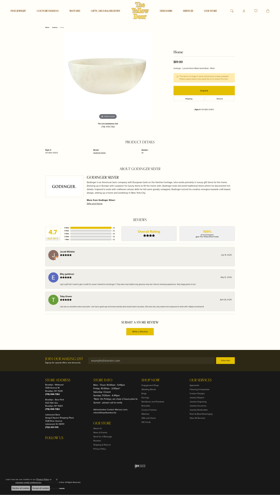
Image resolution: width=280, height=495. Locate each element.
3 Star (66, 233)
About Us (97, 428)
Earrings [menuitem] (145, 397)
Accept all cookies (41, 488)
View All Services (197, 418)
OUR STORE (210, 11)
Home (47, 27)
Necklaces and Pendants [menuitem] (152, 401)
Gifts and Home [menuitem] (148, 418)
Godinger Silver (99, 152)
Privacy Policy (99, 448)
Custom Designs (197, 393)
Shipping (188, 98)
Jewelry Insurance (198, 405)
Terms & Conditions (204, 482)
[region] (108, 76)
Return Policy (174, 482)
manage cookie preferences (28, 482)
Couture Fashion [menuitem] (149, 409)
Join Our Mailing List (64, 359)
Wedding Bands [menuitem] (148, 389)
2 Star (66, 236)
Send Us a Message (102, 436)
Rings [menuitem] (144, 393)
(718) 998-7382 (108, 126)
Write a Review (140, 331)
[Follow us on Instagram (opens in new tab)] (48, 444)
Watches (74, 11)
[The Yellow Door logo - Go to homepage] (140, 10)
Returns (220, 98)
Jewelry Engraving (198, 401)
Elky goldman (67, 274)
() (114, 227)
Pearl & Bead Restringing (201, 414)
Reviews (97, 440)
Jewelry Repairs (197, 397)
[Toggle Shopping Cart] (267, 11)
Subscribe (225, 360)
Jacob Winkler (67, 251)
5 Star (66, 227)
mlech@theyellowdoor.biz (104, 412)
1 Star (67, 239)
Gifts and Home (95, 203)
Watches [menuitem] (145, 414)
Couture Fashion (48, 11)
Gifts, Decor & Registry (105, 11)
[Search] (231, 11)
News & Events (100, 432)
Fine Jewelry (18, 11)
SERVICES (188, 11)
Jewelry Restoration (199, 409)
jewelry (54, 27)
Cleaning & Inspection (200, 389)
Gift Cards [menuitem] (146, 422)
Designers (166, 11)
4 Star (66, 230)
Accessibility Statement (224, 482)
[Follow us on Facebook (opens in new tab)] (55, 444)
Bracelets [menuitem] (145, 405)
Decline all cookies (20, 488)
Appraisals (194, 385)
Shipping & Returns (102, 444)
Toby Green (66, 296)
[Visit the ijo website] (140, 466)
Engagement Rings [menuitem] (150, 385)
